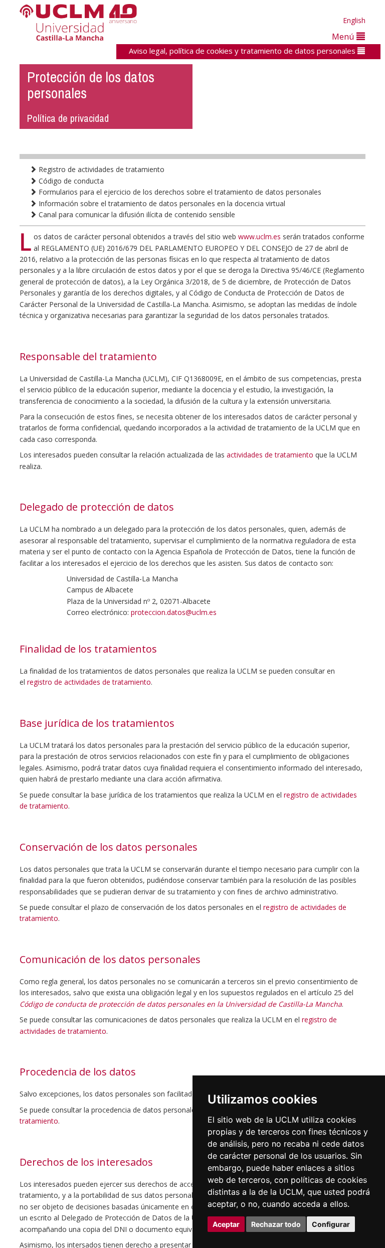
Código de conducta (70, 181)
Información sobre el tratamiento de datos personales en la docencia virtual (161, 203)
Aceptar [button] (226, 1224)
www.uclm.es (259, 236)
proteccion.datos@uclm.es (174, 612)
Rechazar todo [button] (276, 1224)
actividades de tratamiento (270, 454)
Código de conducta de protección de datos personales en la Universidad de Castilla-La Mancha (181, 1004)
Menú (344, 36)
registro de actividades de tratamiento (89, 682)
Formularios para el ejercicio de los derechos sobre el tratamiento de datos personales (179, 192)
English (354, 20)
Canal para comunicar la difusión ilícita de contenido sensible (136, 214)
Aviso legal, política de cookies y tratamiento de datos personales (243, 51)
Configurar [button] (331, 1224)
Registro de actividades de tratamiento (100, 169)
